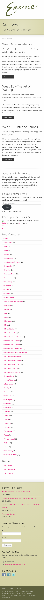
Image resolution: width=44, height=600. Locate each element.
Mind (6, 325)
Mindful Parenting (10, 333)
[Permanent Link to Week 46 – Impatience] (17, 44)
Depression (8, 266)
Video (6, 443)
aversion (20, 49)
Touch (6, 435)
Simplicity (7, 407)
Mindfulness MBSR (11, 368)
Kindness (7, 305)
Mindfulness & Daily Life (11, 94)
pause (21, 97)
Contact (11, 588)
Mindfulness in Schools (12, 360)
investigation (6, 97)
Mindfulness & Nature (12, 341)
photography (8, 384)
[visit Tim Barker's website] (22, 595)
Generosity (8, 282)
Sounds (5, 132)
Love (6, 313)
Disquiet (7, 270)
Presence (7, 396)
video (6, 447)
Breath (6, 254)
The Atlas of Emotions (8, 514)
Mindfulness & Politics (12, 345)
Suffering (7, 423)
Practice (7, 392)
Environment (8, 278)
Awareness (8, 242)
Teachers (7, 427)
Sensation (8, 403)
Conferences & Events (12, 262)
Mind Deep (8, 465)
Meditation (8, 321)
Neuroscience (9, 376)
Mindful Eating (9, 329)
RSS (20, 223)
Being (6, 246)
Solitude (7, 411)
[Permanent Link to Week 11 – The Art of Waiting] (16, 88)
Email (4, 538)
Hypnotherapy (9, 297)
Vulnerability (8, 451)
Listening (7, 309)
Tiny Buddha (8, 473)
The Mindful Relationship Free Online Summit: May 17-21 (19, 498)
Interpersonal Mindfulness (13, 301)
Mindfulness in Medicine (13, 356)
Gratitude (7, 286)
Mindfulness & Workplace (13, 348)
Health (6, 290)
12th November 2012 (17, 52)
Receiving (34, 49)
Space (6, 419)
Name (4, 531)
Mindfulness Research (12, 372)
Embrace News (9, 274)
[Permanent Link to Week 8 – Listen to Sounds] (20, 127)
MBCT (6, 317)
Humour (7, 293)
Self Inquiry (8, 400)
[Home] (13, 591)
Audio (6, 238)
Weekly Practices (9, 49)
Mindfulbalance (9, 469)
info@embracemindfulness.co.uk (15, 565)
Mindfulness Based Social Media (16, 352)
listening (26, 132)
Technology (8, 431)
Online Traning (9, 380)
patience (27, 49)
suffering (5, 52)
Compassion (8, 258)
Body (6, 250)
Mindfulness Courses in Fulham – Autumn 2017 (16, 492)
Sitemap (19, 588)
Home (4, 588)
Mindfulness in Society (12, 364)
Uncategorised (9, 439)
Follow (7, 207)
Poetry (6, 388)
